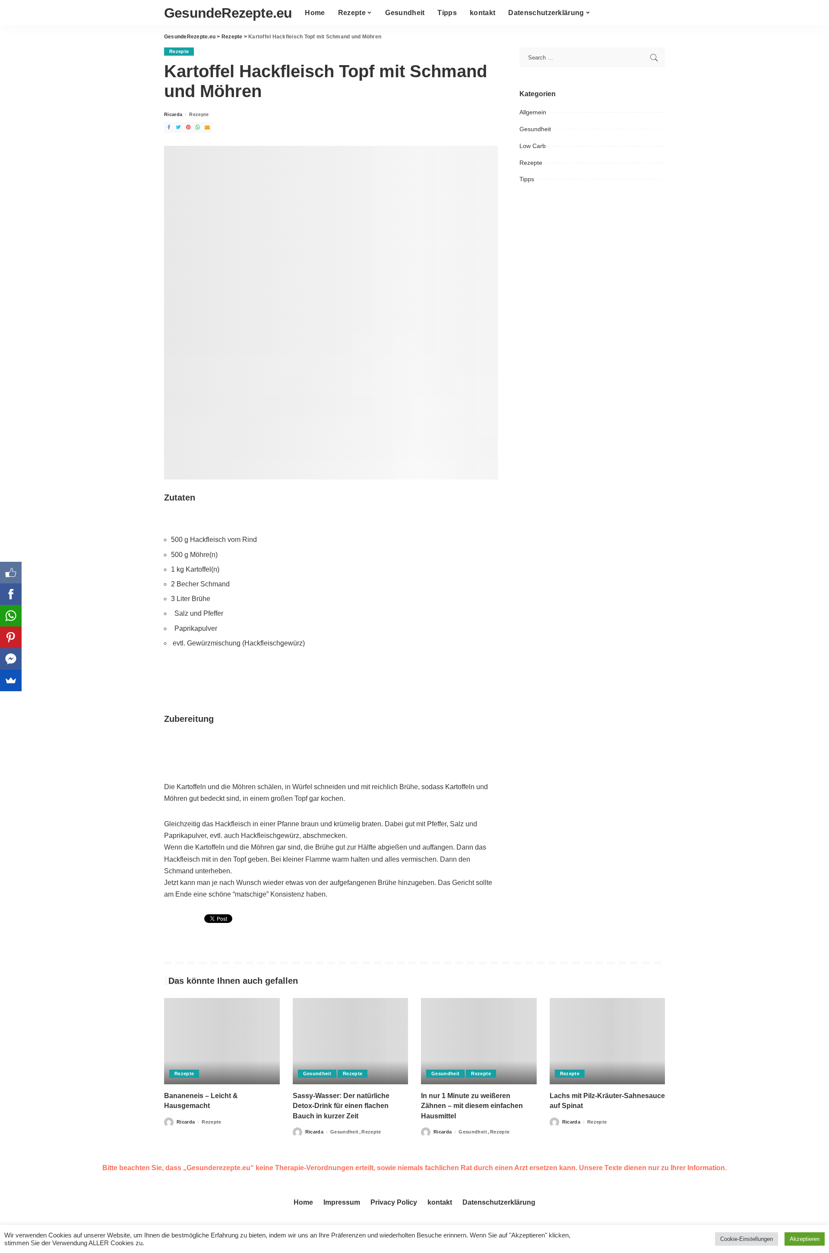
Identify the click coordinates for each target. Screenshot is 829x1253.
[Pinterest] (11, 637)
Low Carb (532, 145)
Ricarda (173, 114)
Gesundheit (535, 129)
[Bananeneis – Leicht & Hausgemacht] (222, 1041)
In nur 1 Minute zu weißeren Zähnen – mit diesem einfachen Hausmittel (472, 1105)
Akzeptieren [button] (805, 1239)
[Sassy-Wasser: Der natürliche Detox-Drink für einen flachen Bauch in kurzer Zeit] (350, 1041)
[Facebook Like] (11, 572)
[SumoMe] (11, 680)
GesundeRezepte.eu (228, 13)
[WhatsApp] (11, 615)
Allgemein (532, 112)
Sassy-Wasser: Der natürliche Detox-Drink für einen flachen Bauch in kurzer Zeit (341, 1105)
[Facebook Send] (11, 659)
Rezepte (179, 51)
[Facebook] (11, 594)
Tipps (526, 179)
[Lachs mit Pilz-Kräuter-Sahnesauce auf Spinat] (607, 1041)
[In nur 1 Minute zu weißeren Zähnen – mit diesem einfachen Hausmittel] (479, 1041)
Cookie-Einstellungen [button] (746, 1239)
